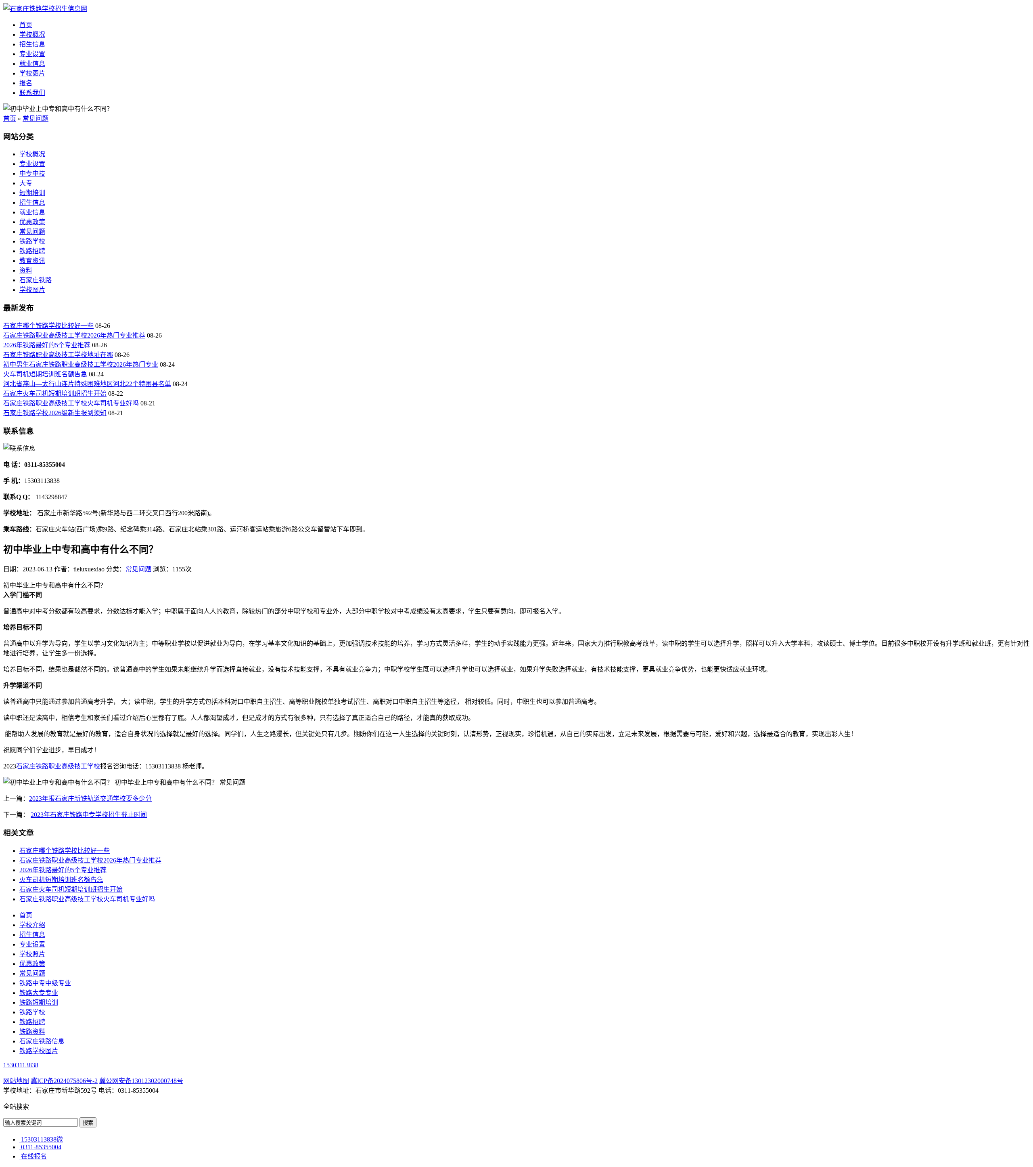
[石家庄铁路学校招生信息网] (45, 8)
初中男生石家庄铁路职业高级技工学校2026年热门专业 (80, 364)
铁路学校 (32, 241)
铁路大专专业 (38, 992)
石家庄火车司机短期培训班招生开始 (55, 393)
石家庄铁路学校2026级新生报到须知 (55, 412)
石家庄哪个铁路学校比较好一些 (48, 325)
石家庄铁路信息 (42, 1041)
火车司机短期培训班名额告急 (45, 374)
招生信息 (32, 44)
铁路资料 (32, 1031)
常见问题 (35, 118)
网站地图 (16, 1080)
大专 (25, 183)
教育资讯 (32, 260)
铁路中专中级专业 (45, 983)
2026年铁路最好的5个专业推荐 (46, 345)
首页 (25, 24)
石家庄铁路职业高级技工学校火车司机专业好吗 (71, 403)
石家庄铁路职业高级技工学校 (58, 766)
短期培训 (32, 192)
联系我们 (32, 92)
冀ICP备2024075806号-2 (64, 1080)
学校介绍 (32, 924)
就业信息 (32, 63)
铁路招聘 (32, 251)
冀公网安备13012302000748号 (141, 1080)
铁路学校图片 (38, 1050)
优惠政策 (32, 221)
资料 (25, 270)
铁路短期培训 (38, 1002)
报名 (25, 83)
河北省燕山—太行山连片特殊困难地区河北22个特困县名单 (87, 383)
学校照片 (32, 954)
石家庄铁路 (35, 280)
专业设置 (32, 53)
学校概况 (32, 34)
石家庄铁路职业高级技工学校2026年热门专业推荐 (74, 335)
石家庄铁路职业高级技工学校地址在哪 (58, 354)
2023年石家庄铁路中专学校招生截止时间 (89, 814)
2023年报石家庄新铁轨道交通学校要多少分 (90, 798)
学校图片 (32, 73)
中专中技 (32, 173)
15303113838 (20, 1065)
